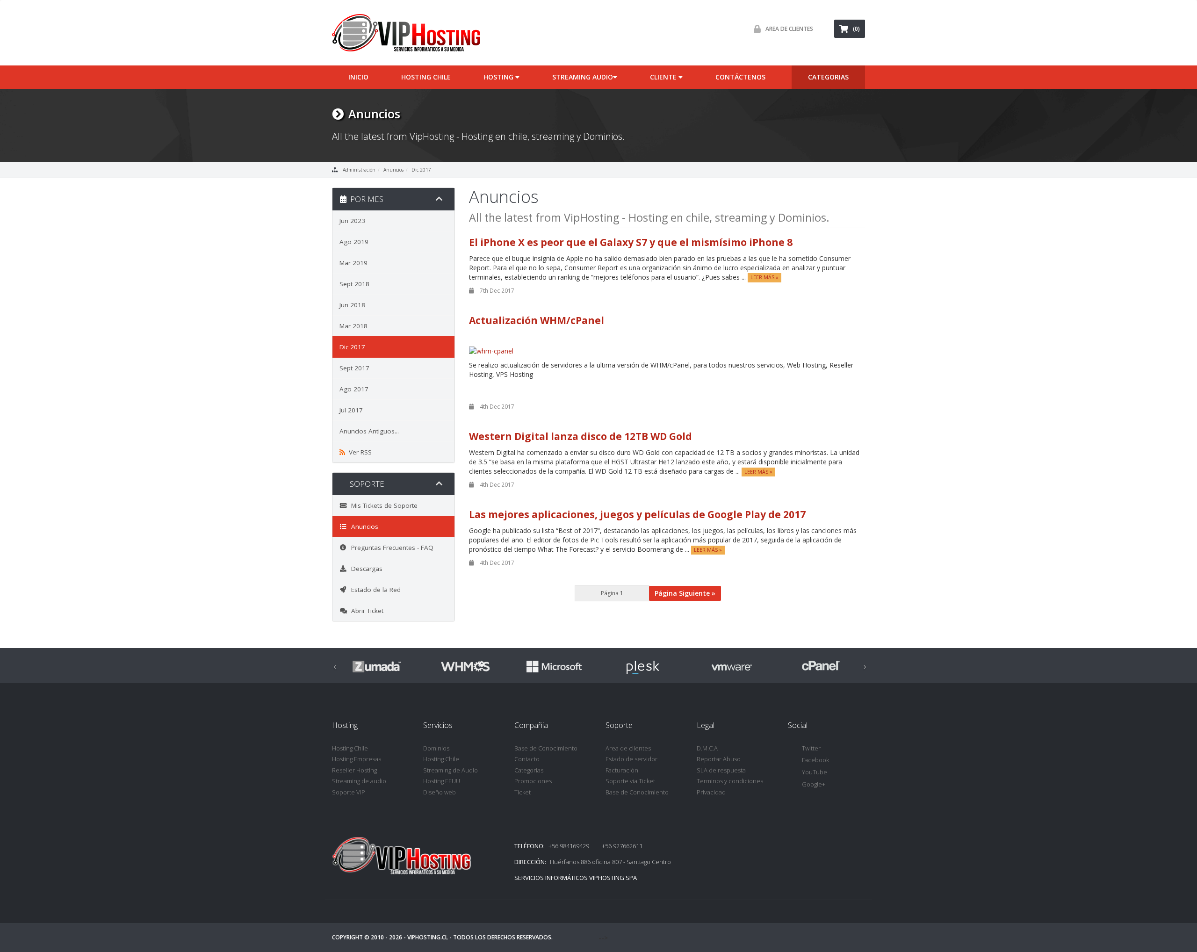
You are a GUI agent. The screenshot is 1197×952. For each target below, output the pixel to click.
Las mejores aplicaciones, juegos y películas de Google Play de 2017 (637, 514)
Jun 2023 (352, 220)
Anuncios (393, 169)
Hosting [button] (499, 76)
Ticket (522, 792)
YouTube (814, 772)
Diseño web (439, 792)
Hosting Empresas (356, 759)
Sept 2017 (354, 368)
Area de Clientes (789, 29)
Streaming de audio (359, 781)
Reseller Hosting (354, 770)
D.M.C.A (707, 748)
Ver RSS (358, 452)
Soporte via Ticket (630, 781)
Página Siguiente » (685, 593)
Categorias (528, 770)
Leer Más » (764, 277)
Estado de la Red (374, 589)
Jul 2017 (351, 410)
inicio (358, 76)
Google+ (813, 784)
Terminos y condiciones (730, 781)
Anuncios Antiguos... (369, 431)
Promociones (533, 781)
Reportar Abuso (719, 759)
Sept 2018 (354, 284)
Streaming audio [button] (582, 76)
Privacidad (711, 792)
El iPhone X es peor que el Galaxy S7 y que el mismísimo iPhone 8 (631, 242)
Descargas (364, 568)
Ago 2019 (353, 242)
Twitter (811, 748)
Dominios (436, 748)
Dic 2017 (421, 169)
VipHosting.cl (427, 937)
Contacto (527, 759)
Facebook (815, 760)
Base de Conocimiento (545, 748)
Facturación (622, 770)
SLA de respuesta (721, 770)
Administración (359, 169)
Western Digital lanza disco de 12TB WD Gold (580, 436)
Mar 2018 (353, 326)
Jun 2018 (352, 305)
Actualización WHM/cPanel (536, 320)
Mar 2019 (353, 263)
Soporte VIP (348, 792)
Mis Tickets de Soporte (382, 505)
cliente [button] (664, 76)
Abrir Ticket (365, 610)
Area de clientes (628, 748)
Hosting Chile (426, 76)
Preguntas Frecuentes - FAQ (390, 547)
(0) (856, 29)
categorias (828, 76)
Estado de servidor (631, 759)
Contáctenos (740, 76)
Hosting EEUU (441, 781)
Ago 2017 (353, 389)
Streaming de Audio (450, 770)
